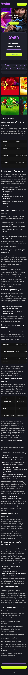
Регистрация (21, 4)
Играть (14, 22)
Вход (14, 662)
